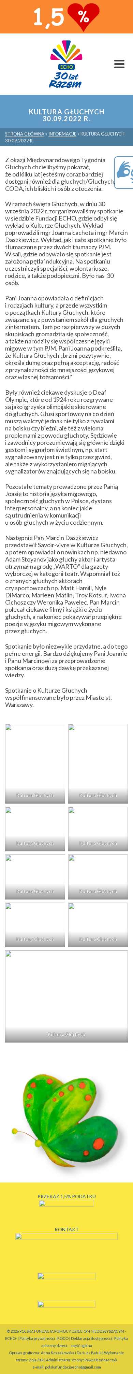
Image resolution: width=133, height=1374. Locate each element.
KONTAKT (67, 1229)
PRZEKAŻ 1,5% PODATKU (67, 1196)
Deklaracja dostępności (91, 1338)
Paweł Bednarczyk (101, 1360)
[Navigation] (119, 64)
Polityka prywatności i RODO (44, 1338)
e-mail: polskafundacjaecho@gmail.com (66, 1367)
